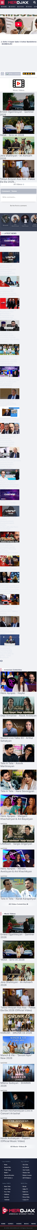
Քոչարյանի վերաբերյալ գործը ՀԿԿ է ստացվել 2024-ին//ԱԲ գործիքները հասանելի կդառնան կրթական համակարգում (9, 588)
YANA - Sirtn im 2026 (12, 135)
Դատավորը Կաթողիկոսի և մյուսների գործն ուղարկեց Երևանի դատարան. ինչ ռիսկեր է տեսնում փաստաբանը (9, 337)
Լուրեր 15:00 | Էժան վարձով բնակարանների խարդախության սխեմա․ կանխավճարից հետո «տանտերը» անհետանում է (9, 524)
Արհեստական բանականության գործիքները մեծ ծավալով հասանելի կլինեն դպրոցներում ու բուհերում (9, 292)
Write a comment (14, 74)
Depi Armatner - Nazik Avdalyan (18, 715)
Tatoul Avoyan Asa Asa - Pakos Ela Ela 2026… (17, 180)
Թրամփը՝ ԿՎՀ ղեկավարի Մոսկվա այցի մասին (8, 569)
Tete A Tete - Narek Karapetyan (18, 898)
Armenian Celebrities (13, 670)
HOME (4, 6)
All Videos (18, 184)
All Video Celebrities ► (18, 904)
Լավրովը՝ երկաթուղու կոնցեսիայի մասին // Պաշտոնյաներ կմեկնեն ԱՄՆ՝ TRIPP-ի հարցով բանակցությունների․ (9, 610)
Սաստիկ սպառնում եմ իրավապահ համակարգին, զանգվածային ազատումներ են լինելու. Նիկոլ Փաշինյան (9, 651)
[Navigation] (2, 2)
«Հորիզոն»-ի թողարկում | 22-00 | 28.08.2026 (8, 249)
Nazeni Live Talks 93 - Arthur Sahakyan (16, 739)
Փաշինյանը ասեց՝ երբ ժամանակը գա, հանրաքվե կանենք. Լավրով (9, 403)
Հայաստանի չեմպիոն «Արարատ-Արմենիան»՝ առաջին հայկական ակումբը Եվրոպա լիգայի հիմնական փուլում (9, 360)
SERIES (12, 6)
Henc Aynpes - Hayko (12, 693)
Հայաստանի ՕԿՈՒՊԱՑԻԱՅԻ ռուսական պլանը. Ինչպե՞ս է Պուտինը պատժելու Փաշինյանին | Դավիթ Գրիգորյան (9, 549)
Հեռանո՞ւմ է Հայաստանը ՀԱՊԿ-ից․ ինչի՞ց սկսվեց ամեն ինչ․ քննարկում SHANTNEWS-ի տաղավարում (9, 382)
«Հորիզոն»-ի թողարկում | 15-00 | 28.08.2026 (8, 503)
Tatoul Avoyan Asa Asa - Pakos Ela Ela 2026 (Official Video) (17, 1009)
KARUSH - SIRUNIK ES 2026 (16, 1032)
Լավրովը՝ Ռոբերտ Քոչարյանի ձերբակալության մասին (7, 631)
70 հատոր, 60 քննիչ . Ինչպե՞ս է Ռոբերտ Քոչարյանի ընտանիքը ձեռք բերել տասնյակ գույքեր (9, 484)
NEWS (30, 6)
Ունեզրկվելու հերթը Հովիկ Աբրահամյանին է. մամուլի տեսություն (9, 420)
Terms (14, 191)
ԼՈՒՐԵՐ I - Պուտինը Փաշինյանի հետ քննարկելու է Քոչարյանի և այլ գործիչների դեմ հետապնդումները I (8, 314)
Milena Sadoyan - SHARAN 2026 (15, 1084)
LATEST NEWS (9, 233)
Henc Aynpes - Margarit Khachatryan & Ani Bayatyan (16, 817)
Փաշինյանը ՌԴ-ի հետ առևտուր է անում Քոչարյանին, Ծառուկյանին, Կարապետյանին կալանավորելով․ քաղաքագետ (9, 440)
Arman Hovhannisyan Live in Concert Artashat (16, 1112)
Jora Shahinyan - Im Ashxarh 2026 (16, 157)
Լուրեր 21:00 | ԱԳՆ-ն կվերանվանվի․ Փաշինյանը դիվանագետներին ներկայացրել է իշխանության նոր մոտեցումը (8, 269)
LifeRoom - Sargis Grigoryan (16, 843)
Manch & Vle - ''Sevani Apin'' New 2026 (16, 1057)
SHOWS (21, 6)
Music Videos (18, 90)
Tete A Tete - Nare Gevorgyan (17, 791)
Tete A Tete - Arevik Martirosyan (11, 765)
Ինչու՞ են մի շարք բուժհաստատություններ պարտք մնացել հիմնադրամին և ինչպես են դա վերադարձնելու (10, 463)
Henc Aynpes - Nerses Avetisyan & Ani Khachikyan (16, 870)
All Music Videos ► (18, 1146)
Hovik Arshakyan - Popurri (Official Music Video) (15, 1140)
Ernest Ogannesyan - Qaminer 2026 (17, 113)
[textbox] (18, 198)
